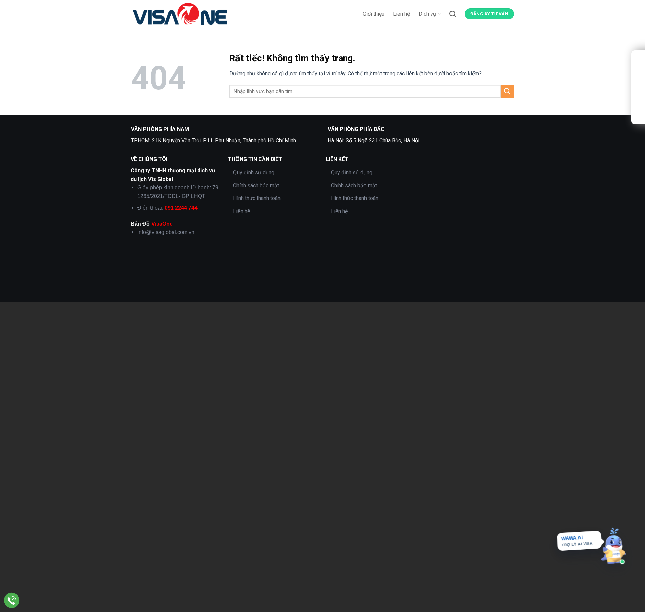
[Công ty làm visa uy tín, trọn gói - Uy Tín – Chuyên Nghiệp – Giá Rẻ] (183, 14)
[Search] (452, 14)
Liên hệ (401, 14)
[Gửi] (507, 91)
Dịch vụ (427, 14)
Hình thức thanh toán (257, 198)
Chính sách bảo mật (256, 185)
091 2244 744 (181, 208)
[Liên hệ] (11, 600)
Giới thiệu (373, 14)
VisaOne (162, 224)
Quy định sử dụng (253, 172)
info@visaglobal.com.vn (166, 232)
